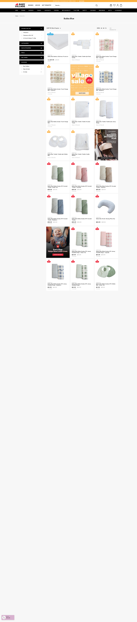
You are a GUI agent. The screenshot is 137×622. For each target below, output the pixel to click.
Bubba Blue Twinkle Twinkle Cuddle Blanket (81, 155)
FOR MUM (93, 10)
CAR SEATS (47, 10)
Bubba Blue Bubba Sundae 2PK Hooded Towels (82, 219)
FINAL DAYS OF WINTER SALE (64, 1)
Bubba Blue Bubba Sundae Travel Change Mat (58, 122)
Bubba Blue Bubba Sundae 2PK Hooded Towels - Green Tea (57, 187)
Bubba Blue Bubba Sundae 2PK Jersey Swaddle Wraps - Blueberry (57, 284)
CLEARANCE (118, 10)
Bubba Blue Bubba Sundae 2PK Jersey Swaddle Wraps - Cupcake (105, 252)
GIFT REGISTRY (46, 5)
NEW (16, 10)
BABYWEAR (102, 10)
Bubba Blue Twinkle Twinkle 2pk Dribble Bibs (58, 155)
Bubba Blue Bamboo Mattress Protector (58, 56)
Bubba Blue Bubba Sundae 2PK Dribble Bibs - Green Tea (105, 284)
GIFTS (110, 10)
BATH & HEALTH (66, 10)
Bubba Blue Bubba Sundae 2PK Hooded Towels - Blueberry (57, 219)
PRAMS (23, 10)
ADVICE (37, 5)
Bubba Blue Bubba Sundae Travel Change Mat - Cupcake (106, 57)
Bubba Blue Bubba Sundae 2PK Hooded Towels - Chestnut (106, 187)
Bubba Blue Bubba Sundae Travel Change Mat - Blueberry (106, 90)
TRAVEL (39, 10)
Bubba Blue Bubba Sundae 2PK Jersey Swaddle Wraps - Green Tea (81, 252)
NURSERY (31, 10)
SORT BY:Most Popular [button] (53, 28)
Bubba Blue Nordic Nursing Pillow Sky (105, 218)
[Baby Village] (20, 5)
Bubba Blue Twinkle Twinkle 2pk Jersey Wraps (106, 122)
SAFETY (85, 10)
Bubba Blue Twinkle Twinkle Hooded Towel (81, 122)
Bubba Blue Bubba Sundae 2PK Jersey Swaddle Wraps (81, 284)
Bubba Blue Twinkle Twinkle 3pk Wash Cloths (81, 57)
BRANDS (30, 5)
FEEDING (56, 10)
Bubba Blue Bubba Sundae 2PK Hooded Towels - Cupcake (82, 187)
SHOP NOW (76, 1)
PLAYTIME (76, 10)
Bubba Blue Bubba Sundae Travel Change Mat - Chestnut (58, 90)
